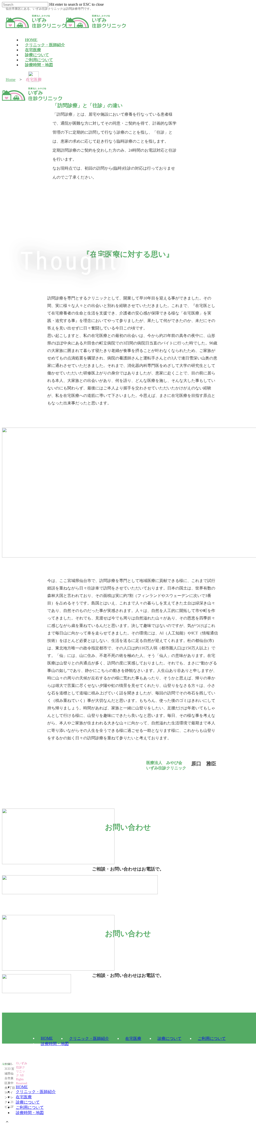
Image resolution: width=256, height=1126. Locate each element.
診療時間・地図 (30, 1113)
